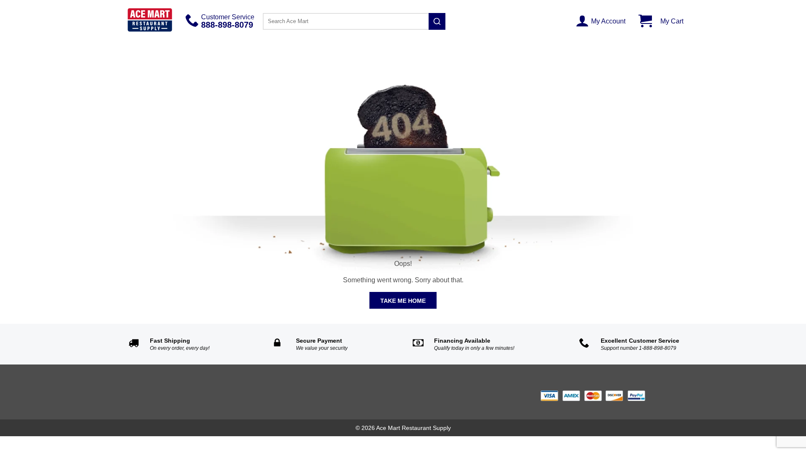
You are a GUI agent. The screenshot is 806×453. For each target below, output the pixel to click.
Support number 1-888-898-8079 (638, 348)
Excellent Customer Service (640, 340)
